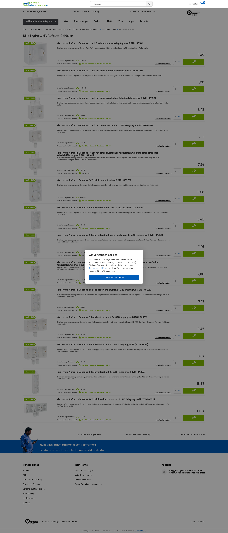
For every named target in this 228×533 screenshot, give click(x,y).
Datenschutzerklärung (98, 268)
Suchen (149, 4)
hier (112, 271)
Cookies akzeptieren (114, 277)
